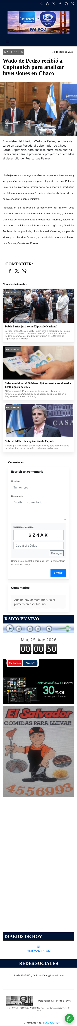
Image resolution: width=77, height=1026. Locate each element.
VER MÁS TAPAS (38, 951)
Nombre (15, 481)
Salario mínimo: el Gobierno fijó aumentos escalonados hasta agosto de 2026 (38, 385)
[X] (54, 4)
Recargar (56, 553)
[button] (41, 4)
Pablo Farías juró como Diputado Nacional (31, 326)
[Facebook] (60, 4)
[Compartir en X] (17, 271)
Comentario (17, 496)
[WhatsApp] (47, 4)
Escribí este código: (23, 527)
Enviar (58, 572)
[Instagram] (66, 4)
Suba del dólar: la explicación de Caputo (29, 441)
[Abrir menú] (7, 42)
